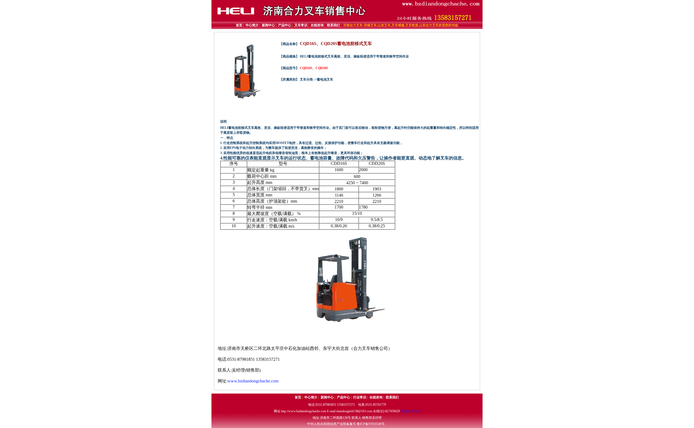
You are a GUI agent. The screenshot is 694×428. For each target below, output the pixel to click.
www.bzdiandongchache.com (252, 381)
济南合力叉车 (410, 411)
